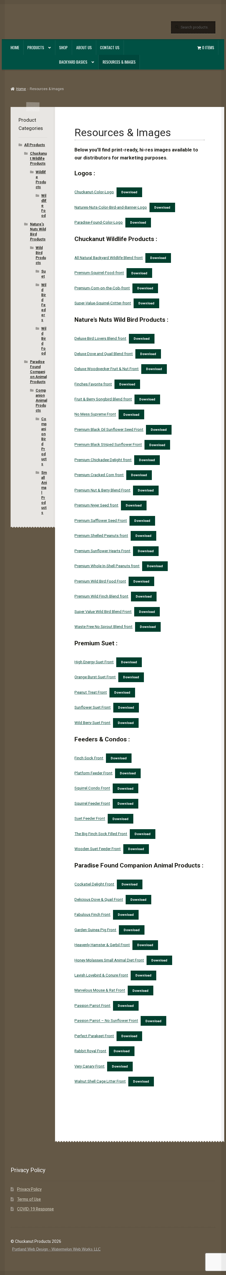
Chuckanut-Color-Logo (94, 192)
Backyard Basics (73, 62)
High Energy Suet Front (94, 662)
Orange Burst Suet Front (95, 677)
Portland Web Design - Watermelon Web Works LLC (56, 1249)
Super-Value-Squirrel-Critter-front (102, 303)
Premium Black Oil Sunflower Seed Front (108, 429)
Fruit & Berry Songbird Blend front (103, 399)
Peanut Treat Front (90, 692)
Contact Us (109, 47)
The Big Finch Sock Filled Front (100, 834)
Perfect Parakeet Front (94, 1036)
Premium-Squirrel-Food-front (99, 273)
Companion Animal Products (41, 400)
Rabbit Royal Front (90, 1051)
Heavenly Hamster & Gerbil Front (102, 945)
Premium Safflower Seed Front (100, 520)
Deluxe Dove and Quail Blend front (103, 354)
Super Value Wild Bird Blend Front (103, 611)
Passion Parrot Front (92, 1005)
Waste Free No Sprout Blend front (103, 626)
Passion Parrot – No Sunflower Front (106, 1021)
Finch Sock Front (88, 758)
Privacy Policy (29, 1189)
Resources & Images (119, 62)
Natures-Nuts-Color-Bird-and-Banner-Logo (110, 207)
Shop (63, 47)
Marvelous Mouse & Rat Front (99, 990)
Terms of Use (29, 1199)
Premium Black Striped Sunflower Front (108, 445)
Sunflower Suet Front (92, 707)
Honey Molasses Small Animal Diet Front (109, 960)
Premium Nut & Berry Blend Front (102, 490)
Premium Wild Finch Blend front (101, 596)
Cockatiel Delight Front (94, 884)
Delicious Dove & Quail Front (98, 899)
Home (15, 47)
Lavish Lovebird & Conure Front (101, 975)
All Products (34, 145)
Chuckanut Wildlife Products (38, 158)
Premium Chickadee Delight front (103, 460)
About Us (84, 47)
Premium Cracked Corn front (99, 475)
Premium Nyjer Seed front (96, 505)
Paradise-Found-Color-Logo (98, 222)
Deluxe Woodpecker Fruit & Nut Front (106, 369)
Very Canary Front (89, 1066)
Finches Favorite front (93, 384)
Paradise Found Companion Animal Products (38, 372)
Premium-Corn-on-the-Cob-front (102, 288)
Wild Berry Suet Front (92, 722)
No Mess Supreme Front (95, 414)
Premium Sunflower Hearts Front (102, 551)
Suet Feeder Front (89, 819)
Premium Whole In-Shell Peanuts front (106, 566)
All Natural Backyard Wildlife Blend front (108, 257)
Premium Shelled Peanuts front (101, 535)
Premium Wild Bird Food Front (100, 581)
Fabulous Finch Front (92, 914)
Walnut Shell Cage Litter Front (100, 1081)
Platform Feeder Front (93, 773)
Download (129, 192)
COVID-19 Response (35, 1209)
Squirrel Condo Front (92, 788)
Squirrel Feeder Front (92, 803)
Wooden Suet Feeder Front (97, 849)
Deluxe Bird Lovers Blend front (100, 338)
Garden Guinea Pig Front (95, 930)
